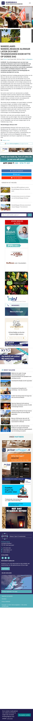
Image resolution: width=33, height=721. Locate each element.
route (8, 140)
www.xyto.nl (6, 552)
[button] (1, 36)
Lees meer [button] (10, 718)
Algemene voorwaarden (7, 596)
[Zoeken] (29, 214)
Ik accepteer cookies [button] (24, 715)
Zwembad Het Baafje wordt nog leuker (21, 380)
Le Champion (28, 59)
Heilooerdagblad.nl (11, 2)
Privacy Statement (6, 601)
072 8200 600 (7, 548)
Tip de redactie (17, 178)
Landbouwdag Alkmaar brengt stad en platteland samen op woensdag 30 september (21, 412)
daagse (4, 140)
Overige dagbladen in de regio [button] (9, 591)
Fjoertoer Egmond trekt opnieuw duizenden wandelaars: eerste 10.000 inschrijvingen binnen (21, 405)
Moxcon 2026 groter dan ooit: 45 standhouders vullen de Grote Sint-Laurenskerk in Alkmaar (20, 420)
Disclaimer (4, 598)
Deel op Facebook (17, 171)
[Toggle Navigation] (30, 3)
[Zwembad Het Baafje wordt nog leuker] (5, 383)
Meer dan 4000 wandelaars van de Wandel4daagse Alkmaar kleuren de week (20, 189)
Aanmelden (5, 568)
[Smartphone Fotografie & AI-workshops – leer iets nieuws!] (5, 390)
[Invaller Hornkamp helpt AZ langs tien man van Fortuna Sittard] (5, 398)
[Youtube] (5, 558)
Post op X (17, 174)
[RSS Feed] (8, 558)
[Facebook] (2, 558)
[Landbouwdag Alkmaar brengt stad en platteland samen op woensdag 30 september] (5, 413)
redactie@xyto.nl (7, 550)
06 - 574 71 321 (22, 163)
